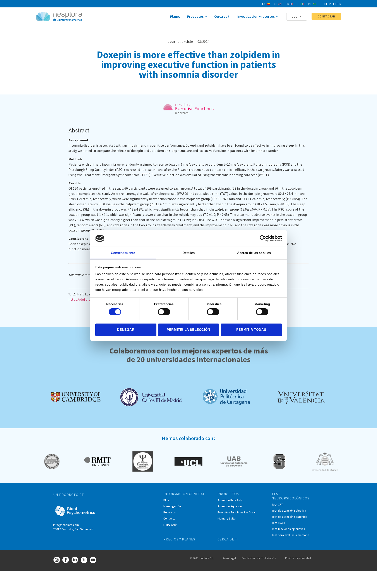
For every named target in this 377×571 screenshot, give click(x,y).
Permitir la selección (188, 329)
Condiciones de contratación (259, 558)
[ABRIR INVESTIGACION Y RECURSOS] (277, 16)
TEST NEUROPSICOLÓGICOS (290, 496)
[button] (296, 17)
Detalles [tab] (188, 253)
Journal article (180, 41)
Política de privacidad (298, 558)
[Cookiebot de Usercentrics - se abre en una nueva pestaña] (263, 238)
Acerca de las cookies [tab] (254, 253)
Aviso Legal (229, 558)
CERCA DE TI (228, 539)
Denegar (125, 329)
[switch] (164, 311)
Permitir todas (251, 329)
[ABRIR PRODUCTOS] (206, 16)
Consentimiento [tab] (123, 253)
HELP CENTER (332, 4)
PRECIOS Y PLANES (179, 539)
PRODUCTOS (228, 494)
